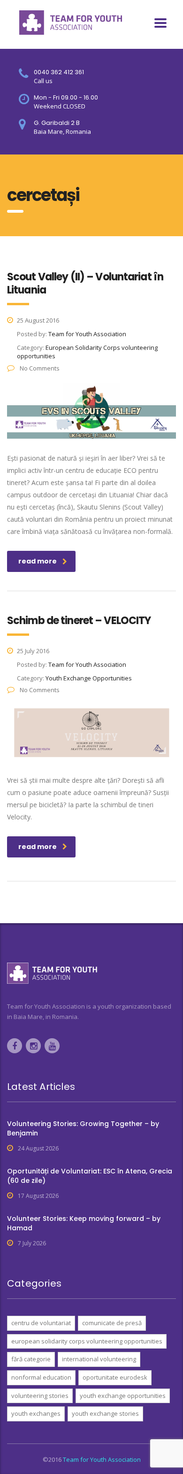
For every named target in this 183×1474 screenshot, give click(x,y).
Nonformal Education (41, 1377)
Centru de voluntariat (41, 1323)
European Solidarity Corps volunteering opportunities (86, 1341)
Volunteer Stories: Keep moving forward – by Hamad (83, 1223)
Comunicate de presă (112, 1323)
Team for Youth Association (102, 1459)
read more (37, 561)
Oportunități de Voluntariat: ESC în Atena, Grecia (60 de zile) (89, 1175)
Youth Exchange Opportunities (123, 1395)
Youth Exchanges (36, 1413)
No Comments (39, 368)
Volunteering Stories (40, 1395)
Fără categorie (31, 1359)
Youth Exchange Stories (105, 1413)
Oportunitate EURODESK (115, 1377)
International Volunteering (99, 1359)
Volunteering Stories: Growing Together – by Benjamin (83, 1128)
